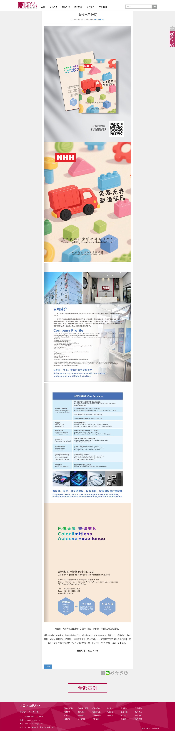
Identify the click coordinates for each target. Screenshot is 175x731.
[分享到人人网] (126, 673)
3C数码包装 (96, 715)
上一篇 (47, 666)
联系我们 (103, 7)
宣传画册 (81, 712)
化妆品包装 (96, 712)
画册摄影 (110, 715)
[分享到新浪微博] (112, 673)
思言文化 (138, 715)
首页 (43, 7)
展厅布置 (124, 712)
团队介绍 (66, 7)
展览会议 (124, 715)
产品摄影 (110, 712)
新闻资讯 (138, 712)
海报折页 (81, 715)
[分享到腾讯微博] (121, 673)
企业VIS (66, 715)
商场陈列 (124, 719)
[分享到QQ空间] (117, 673)
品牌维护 (67, 719)
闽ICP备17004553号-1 (150, 728)
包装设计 (95, 719)
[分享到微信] (108, 673)
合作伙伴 (90, 7)
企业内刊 (81, 719)
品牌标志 (67, 712)
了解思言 (53, 7)
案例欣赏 (78, 7)
